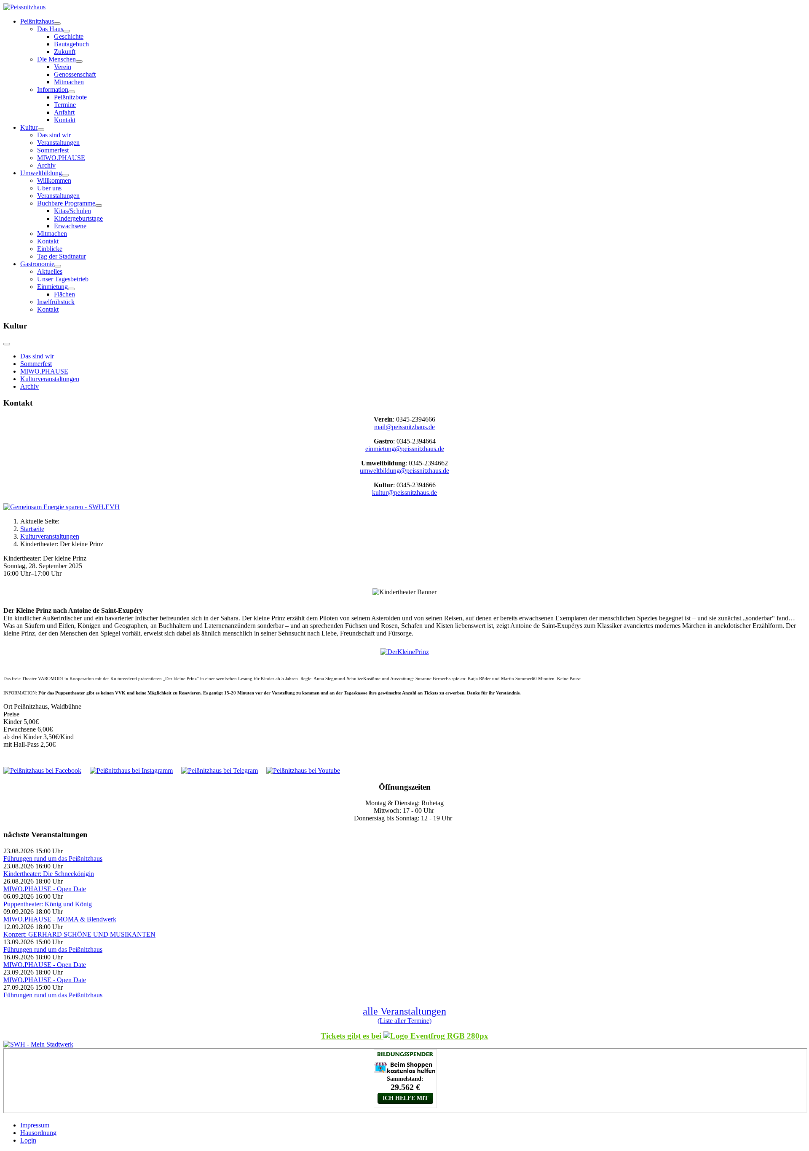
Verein (62, 66)
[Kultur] (41, 129)
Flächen (64, 294)
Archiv (46, 165)
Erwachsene (70, 226)
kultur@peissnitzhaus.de (404, 492)
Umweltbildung (41, 172)
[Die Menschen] (79, 61)
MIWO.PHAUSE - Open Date (44, 888)
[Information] (71, 92)
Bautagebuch (71, 44)
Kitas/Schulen (72, 210)
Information (52, 89)
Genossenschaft (75, 74)
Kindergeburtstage (78, 218)
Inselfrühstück (56, 301)
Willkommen (54, 180)
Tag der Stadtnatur (61, 256)
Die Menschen (56, 59)
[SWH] (38, 1044)
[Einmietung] (71, 289)
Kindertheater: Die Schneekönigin (48, 873)
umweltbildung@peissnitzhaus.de (404, 470)
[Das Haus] (66, 31)
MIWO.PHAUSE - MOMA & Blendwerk (59, 919)
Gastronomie (37, 263)
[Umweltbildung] (65, 175)
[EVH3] (61, 506)
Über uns (49, 188)
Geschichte (68, 36)
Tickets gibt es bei (352, 1035)
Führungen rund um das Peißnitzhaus (52, 858)
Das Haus (50, 28)
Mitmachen (69, 81)
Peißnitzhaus (37, 21)
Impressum (34, 1125)
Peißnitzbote (70, 97)
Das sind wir (54, 135)
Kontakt (64, 119)
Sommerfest (53, 150)
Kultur (29, 127)
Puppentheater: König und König (47, 904)
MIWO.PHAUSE (61, 157)
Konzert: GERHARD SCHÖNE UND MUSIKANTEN (79, 934)
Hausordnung (38, 1132)
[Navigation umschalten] (6, 344)
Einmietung (52, 286)
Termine (65, 104)
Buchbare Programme (66, 203)
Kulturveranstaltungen (49, 378)
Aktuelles (49, 271)
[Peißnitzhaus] (57, 23)
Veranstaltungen (58, 142)
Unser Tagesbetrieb (62, 279)
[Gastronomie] (57, 266)
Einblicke (49, 248)
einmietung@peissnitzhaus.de (404, 448)
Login (28, 1140)
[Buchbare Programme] (98, 205)
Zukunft (64, 51)
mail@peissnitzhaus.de (404, 426)
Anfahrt (64, 112)
